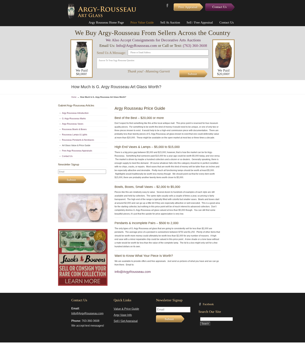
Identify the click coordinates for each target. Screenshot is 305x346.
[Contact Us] (82, 221)
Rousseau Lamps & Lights (74, 134)
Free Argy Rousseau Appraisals (77, 150)
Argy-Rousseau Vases (72, 124)
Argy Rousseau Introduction (75, 113)
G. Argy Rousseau (102, 11)
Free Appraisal (187, 7)
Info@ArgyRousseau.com (136, 45)
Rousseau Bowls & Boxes (74, 129)
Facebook (167, 5)
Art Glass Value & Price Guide (76, 145)
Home (73, 97)
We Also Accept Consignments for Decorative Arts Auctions (153, 40)
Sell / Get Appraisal (126, 320)
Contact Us (219, 7)
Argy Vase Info (123, 314)
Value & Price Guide (126, 308)
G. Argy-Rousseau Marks (74, 118)
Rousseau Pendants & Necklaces (78, 140)
